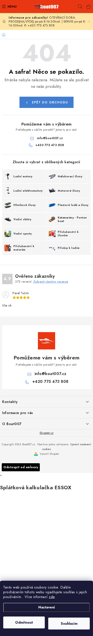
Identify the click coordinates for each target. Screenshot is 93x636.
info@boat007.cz (50, 138)
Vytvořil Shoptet (49, 454)
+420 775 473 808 (49, 145)
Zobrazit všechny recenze (50, 281)
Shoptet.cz (47, 433)
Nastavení (46, 607)
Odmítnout (24, 622)
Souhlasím (69, 623)
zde (52, 596)
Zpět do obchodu (50, 102)
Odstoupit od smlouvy (20, 467)
